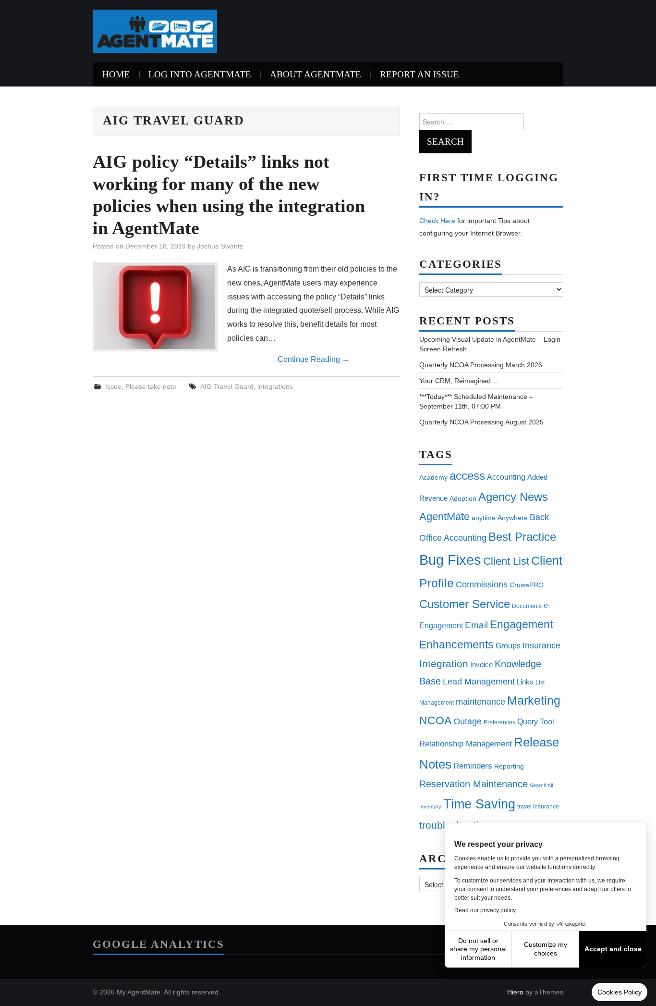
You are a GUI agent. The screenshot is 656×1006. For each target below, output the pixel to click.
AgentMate (444, 516)
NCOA (435, 721)
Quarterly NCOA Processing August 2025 (481, 422)
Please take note (150, 386)
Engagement (521, 624)
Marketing (533, 700)
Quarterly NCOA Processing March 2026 (480, 365)
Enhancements (456, 644)
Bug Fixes (450, 560)
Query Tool (535, 721)
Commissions (482, 584)
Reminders (472, 765)
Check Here (437, 220)
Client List (506, 561)
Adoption (462, 498)
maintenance (480, 702)
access (467, 475)
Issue (113, 386)
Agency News (513, 496)
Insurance (541, 645)
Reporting (509, 766)
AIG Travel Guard (227, 386)
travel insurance (538, 806)
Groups (508, 645)
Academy (433, 477)
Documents (527, 606)
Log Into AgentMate (199, 74)
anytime (484, 518)
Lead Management (479, 681)
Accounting (506, 476)
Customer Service (464, 604)
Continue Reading (314, 359)
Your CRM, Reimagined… (458, 381)
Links (525, 682)
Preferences (499, 722)
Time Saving (479, 803)
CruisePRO (527, 585)
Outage (467, 721)
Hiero (515, 992)
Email (476, 625)
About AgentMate (315, 74)
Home (116, 74)
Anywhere (513, 518)
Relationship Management (465, 743)
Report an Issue (419, 74)
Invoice (481, 664)
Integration (443, 663)
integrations (275, 386)
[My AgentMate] (155, 30)
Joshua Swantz (220, 246)
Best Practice (522, 536)
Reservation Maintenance (473, 784)
